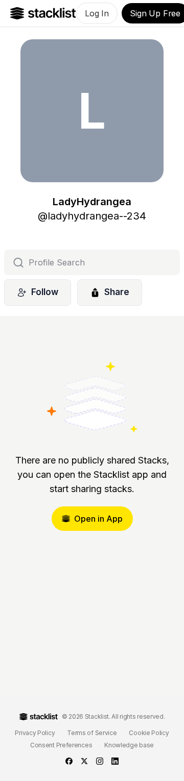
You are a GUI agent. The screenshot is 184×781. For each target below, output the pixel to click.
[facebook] (69, 761)
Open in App (98, 519)
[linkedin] (115, 761)
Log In (97, 13)
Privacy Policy (35, 733)
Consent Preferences (61, 745)
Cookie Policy (149, 733)
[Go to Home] (43, 13)
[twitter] (84, 761)
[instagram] (99, 761)
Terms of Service (92, 733)
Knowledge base (129, 745)
